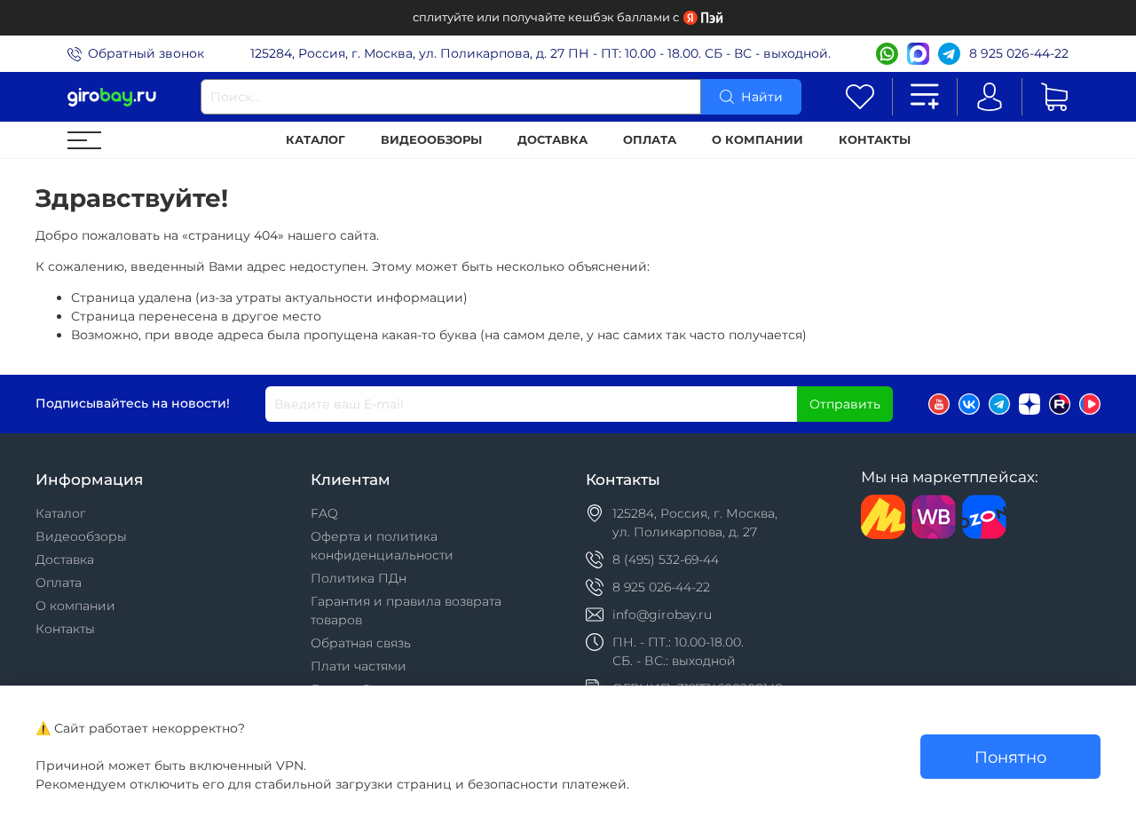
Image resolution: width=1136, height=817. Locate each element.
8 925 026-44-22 (1019, 53)
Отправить (844, 404)
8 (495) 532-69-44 (665, 559)
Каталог (315, 140)
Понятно (1010, 757)
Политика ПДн (358, 578)
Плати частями (358, 666)
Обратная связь (361, 643)
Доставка (552, 140)
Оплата (649, 140)
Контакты (875, 140)
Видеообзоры (431, 140)
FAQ (324, 513)
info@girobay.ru (662, 615)
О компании (757, 140)
